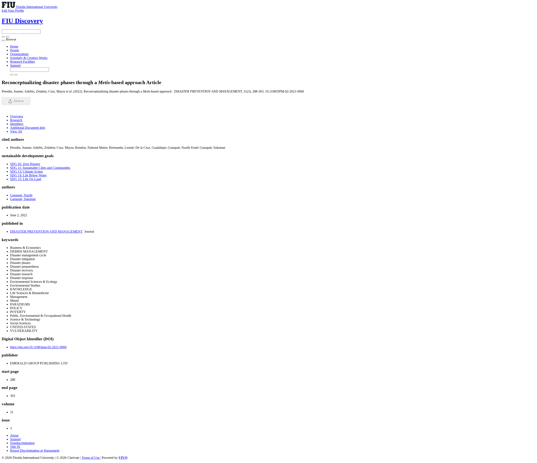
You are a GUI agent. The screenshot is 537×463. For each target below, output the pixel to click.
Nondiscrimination (22, 443)
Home (14, 46)
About (14, 435)
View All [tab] (16, 131)
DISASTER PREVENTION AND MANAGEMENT (46, 231)
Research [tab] (16, 120)
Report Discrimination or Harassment (34, 450)
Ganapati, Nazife (21, 195)
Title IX (15, 447)
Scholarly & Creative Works (28, 58)
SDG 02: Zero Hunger (25, 164)
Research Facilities (22, 61)
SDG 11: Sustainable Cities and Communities (40, 168)
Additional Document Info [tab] (27, 127)
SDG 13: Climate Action (26, 171)
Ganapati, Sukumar (23, 199)
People (14, 50)
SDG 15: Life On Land (25, 179)
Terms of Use (91, 457)
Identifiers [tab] (16, 124)
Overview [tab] (16, 116)
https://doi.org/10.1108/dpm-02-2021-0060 (38, 347)
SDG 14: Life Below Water (28, 175)
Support (15, 65)
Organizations (19, 54)
